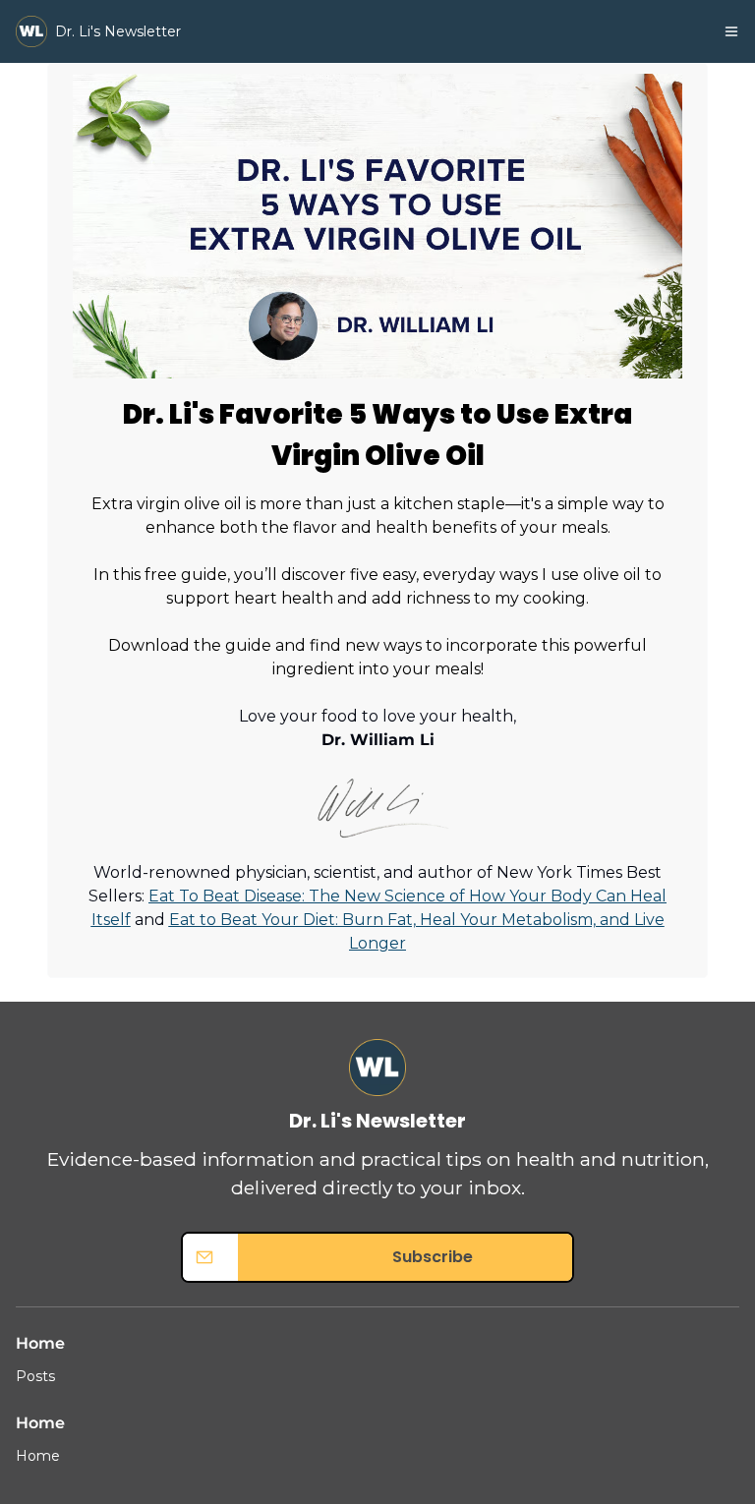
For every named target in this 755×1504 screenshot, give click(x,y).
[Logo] (31, 31)
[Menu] (731, 31)
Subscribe (432, 1256)
